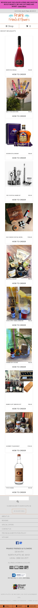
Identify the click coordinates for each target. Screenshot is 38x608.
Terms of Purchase (19, 600)
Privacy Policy (5, 600)
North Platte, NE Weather (10, 594)
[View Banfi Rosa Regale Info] (19, 52)
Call (6, 606)
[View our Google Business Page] (20, 544)
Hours (32, 606)
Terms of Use (33, 600)
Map (19, 606)
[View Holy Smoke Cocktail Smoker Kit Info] (19, 217)
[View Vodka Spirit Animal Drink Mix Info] (19, 303)
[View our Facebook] (17, 544)
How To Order (19, 74)
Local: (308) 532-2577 (19, 558)
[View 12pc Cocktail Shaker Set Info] (19, 174)
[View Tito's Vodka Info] (19, 470)
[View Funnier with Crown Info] (19, 345)
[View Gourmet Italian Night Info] (19, 422)
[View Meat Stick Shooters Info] (19, 94)
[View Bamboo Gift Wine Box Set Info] (19, 381)
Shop (10, 26)
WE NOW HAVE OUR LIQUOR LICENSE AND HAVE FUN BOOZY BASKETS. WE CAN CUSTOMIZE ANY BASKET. (19, 4)
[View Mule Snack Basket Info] (19, 261)
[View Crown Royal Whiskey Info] (19, 135)
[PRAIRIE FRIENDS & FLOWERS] (19, 21)
